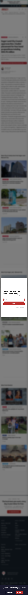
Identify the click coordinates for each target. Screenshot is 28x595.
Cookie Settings (10, 592)
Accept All (19, 592)
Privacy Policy (22, 307)
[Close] (23, 281)
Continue (14, 303)
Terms (18, 307)
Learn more (23, 588)
